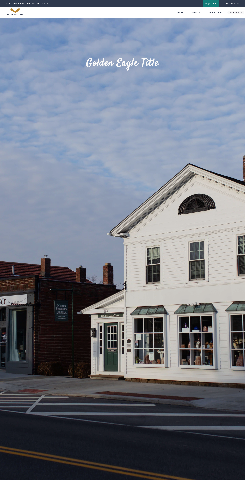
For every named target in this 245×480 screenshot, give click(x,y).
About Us (195, 12)
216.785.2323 (231, 3)
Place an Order (215, 12)
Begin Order (211, 3)
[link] (211, 3)
